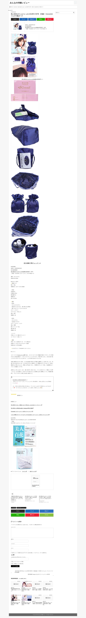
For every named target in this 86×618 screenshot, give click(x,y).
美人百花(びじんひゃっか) (22, 507)
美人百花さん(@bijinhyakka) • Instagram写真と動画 (21, 408)
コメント (13, 527)
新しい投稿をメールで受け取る (17, 563)
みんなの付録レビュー (20, 3)
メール (12, 543)
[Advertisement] (65, 24)
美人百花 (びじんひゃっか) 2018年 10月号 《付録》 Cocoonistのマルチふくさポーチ (31, 497)
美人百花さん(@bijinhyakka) (19, 379)
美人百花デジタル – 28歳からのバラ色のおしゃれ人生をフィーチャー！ (26, 405)
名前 (12, 539)
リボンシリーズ (20, 355)
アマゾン (24, 471)
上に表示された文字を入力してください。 (19, 557)
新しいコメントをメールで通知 (17, 561)
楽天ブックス (32, 471)
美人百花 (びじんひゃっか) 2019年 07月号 (33, 27)
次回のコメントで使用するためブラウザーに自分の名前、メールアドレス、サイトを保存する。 (29, 552)
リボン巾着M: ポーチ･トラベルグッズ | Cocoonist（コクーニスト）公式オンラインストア (29, 414)
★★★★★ (14, 507)
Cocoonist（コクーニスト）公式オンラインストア (21, 411)
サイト (12, 548)
